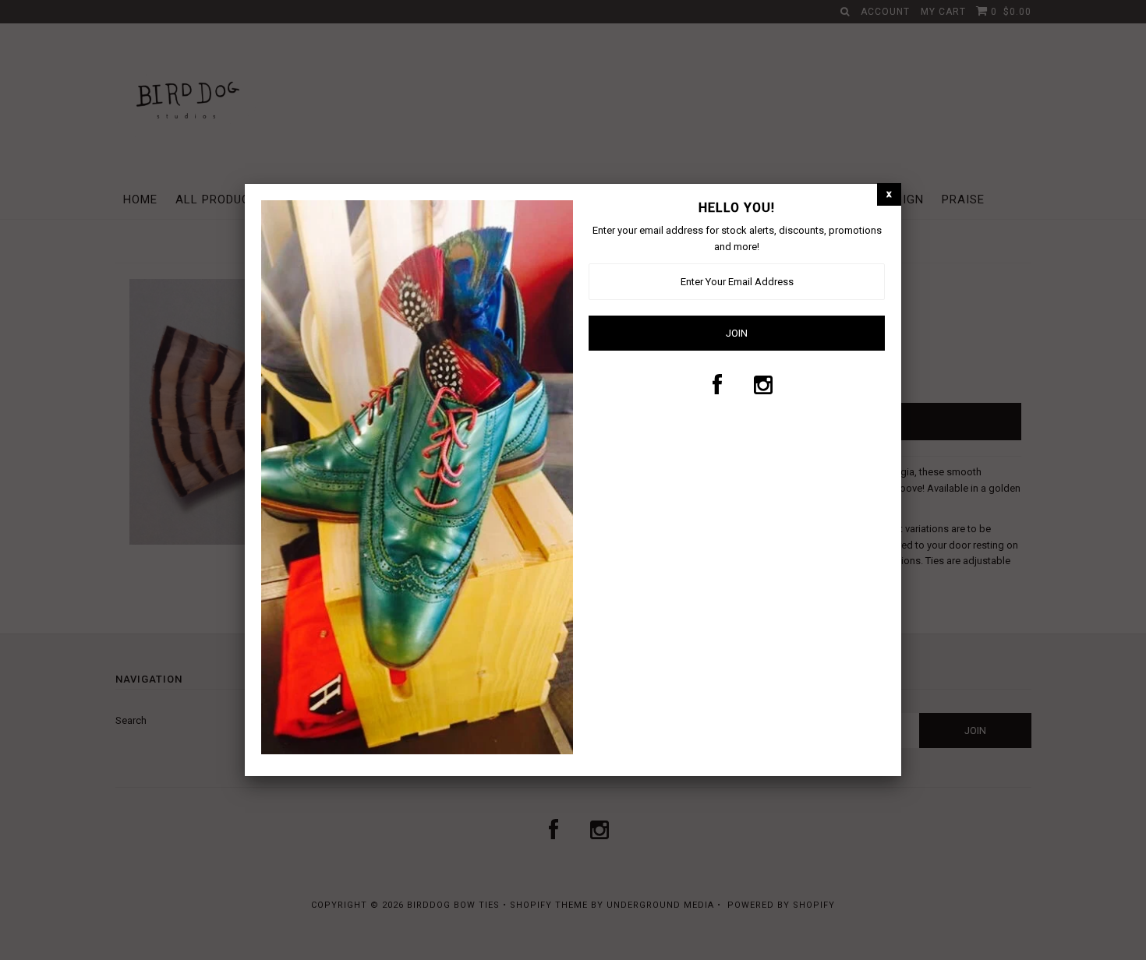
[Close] (889, 194)
